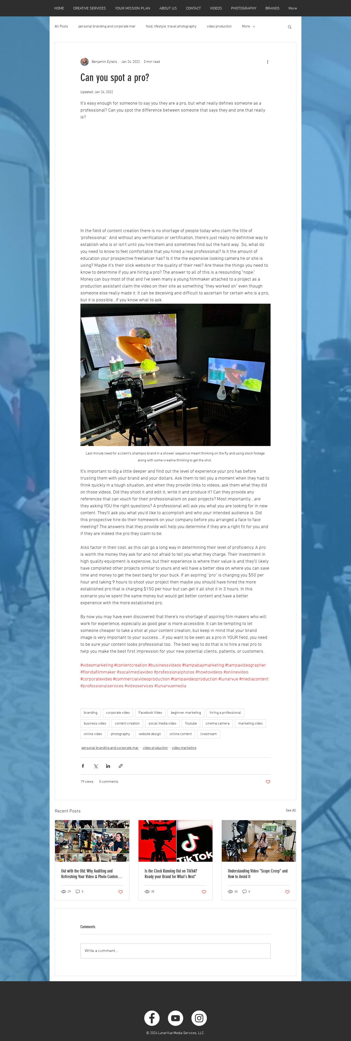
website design (150, 734)
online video (93, 734)
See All (291, 810)
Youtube (191, 723)
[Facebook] (152, 1018)
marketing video (250, 723)
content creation (127, 723)
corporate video (118, 713)
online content (181, 734)
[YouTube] (175, 1018)
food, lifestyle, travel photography (171, 26)
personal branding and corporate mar (107, 26)
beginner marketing (186, 713)
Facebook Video (150, 713)
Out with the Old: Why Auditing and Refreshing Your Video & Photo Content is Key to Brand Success (91, 873)
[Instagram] (199, 1018)
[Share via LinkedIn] (108, 766)
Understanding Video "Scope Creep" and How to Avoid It (258, 873)
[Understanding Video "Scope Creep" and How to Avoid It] (259, 841)
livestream (208, 734)
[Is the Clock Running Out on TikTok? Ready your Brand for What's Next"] (175, 841)
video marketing (184, 748)
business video (95, 723)
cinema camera (217, 723)
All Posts (61, 26)
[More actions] (267, 62)
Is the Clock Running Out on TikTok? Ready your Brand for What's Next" (171, 873)
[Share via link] (120, 766)
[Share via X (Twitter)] (95, 766)
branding (90, 713)
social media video (162, 723)
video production (219, 26)
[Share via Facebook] (82, 766)
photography (120, 734)
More (246, 26)
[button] (289, 27)
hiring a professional (225, 713)
